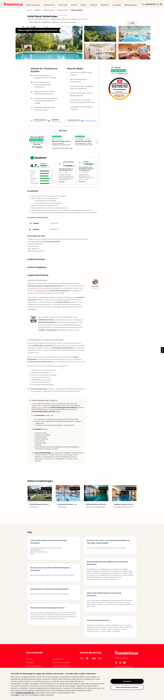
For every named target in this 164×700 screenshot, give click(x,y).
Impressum (30, 663)
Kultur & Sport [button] (63, 5)
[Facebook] (116, 663)
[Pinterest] (124, 663)
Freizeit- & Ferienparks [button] (33, 5)
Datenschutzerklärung (25, 693)
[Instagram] (120, 663)
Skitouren (40, 291)
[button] (158, 4)
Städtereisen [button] (105, 5)
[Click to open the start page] (126, 654)
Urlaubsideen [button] (117, 5)
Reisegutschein (58, 659)
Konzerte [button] (74, 5)
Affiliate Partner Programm (62, 666)
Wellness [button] (83, 5)
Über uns (29, 659)
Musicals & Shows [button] (49, 5)
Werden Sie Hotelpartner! (61, 663)
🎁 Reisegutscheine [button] (131, 5)
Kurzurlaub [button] (93, 5)
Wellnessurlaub (37, 407)
